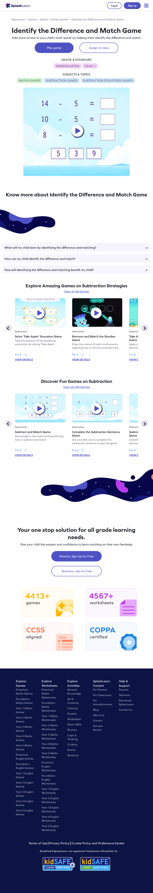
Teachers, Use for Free (76, 571)
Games (32, 19)
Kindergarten (59, 19)
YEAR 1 (90, 66)
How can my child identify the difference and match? (40, 258)
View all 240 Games (76, 387)
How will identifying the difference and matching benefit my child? (49, 270)
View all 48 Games (76, 291)
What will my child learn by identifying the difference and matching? (50, 247)
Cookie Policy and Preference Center (97, 843)
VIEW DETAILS (24, 359)
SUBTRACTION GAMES (62, 80)
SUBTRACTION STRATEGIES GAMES (108, 80)
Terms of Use (38, 843)
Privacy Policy (59, 843)
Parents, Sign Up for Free (76, 556)
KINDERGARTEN (67, 66)
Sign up (132, 5)
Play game (54, 47)
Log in (114, 5)
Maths (44, 19)
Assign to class (99, 47)
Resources (18, 19)
